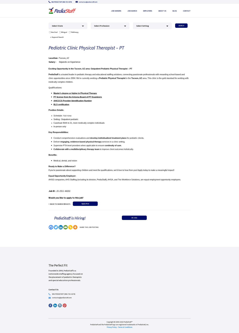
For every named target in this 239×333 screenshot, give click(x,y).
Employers (147, 11)
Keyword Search (57, 37)
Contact (186, 11)
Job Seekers (116, 11)
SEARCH (181, 26)
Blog (175, 11)
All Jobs (134, 218)
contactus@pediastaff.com (88, 2)
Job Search (132, 11)
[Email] (65, 227)
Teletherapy (75, 32)
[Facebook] (51, 227)
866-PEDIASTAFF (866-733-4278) (61, 2)
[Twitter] (56, 227)
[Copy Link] (70, 227)
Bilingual (64, 32)
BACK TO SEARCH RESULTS (60, 204)
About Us (162, 11)
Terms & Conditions (125, 327)
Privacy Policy (112, 327)
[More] (75, 227)
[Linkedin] (61, 227)
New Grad (54, 32)
